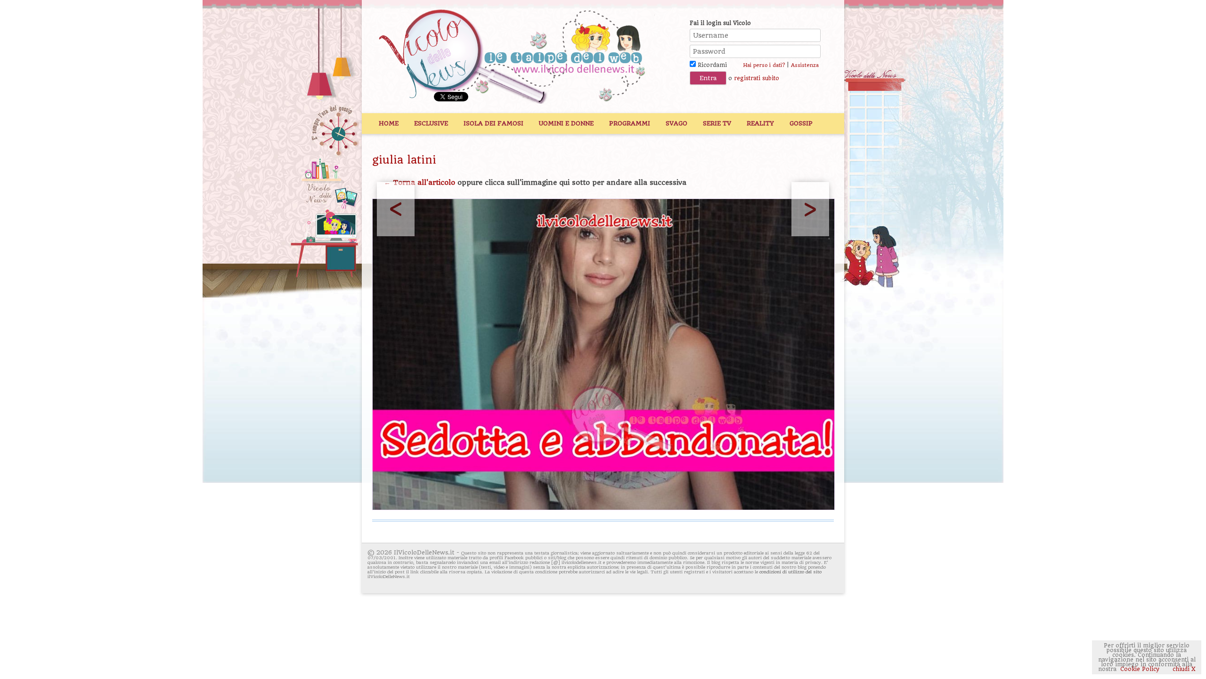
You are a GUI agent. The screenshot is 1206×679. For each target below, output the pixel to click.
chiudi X (1183, 669)
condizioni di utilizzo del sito (790, 571)
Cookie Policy (1139, 669)
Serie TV (717, 123)
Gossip (801, 123)
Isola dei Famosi (493, 123)
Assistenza (805, 65)
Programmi (629, 123)
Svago (676, 123)
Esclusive (431, 123)
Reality (760, 123)
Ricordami (711, 65)
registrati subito (756, 78)
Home (389, 123)
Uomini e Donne (566, 123)
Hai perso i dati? (764, 65)
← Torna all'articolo (419, 182)
